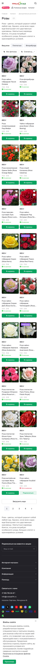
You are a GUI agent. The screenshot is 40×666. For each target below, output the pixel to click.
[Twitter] (7, 607)
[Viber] (25, 607)
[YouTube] (16, 607)
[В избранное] (16, 58)
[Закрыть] (35, 621)
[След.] (31, 508)
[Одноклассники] (21, 607)
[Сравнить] (16, 62)
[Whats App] (29, 607)
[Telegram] (12, 607)
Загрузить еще (19, 501)
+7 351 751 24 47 (8, 593)
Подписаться (28, 493)
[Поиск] (35, 3)
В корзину (10, 94)
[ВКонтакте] (3, 607)
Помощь (5, 580)
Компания (6, 568)
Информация (7, 574)
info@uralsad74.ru (9, 597)
